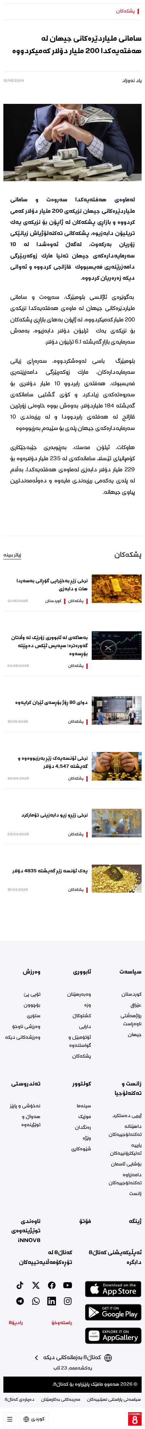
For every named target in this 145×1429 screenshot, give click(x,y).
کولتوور (81, 1084)
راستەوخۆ (62, 1323)
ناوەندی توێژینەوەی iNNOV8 (25, 1231)
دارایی (85, 1027)
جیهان (135, 1035)
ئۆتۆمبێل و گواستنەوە (79, 1042)
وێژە (87, 1139)
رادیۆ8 (16, 1323)
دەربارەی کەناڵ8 (19, 1399)
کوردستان (53, 601)
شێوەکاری (81, 1149)
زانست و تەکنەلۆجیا (128, 1089)
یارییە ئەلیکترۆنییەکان (126, 1150)
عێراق (136, 1005)
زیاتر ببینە (12, 555)
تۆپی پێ (32, 995)
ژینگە (135, 1221)
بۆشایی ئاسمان (126, 1164)
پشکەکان (125, 11)
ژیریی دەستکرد (127, 1116)
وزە (87, 1005)
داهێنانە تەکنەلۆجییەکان (125, 1131)
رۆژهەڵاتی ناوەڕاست (131, 1020)
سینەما (84, 1106)
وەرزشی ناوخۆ (26, 1027)
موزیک (84, 1117)
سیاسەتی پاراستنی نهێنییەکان (114, 1399)
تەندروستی (25, 1084)
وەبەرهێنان (79, 995)
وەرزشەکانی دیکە (22, 1038)
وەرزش (31, 972)
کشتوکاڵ (81, 1016)
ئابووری (82, 972)
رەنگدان (83, 1128)
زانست (135, 1194)
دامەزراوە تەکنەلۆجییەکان (125, 1179)
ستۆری (33, 1016)
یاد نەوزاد (132, 81)
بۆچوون (32, 1005)
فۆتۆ (85, 1221)
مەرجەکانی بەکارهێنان (60, 1399)
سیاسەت (130, 972)
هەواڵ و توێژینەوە (30, 1121)
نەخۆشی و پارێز (25, 1106)
